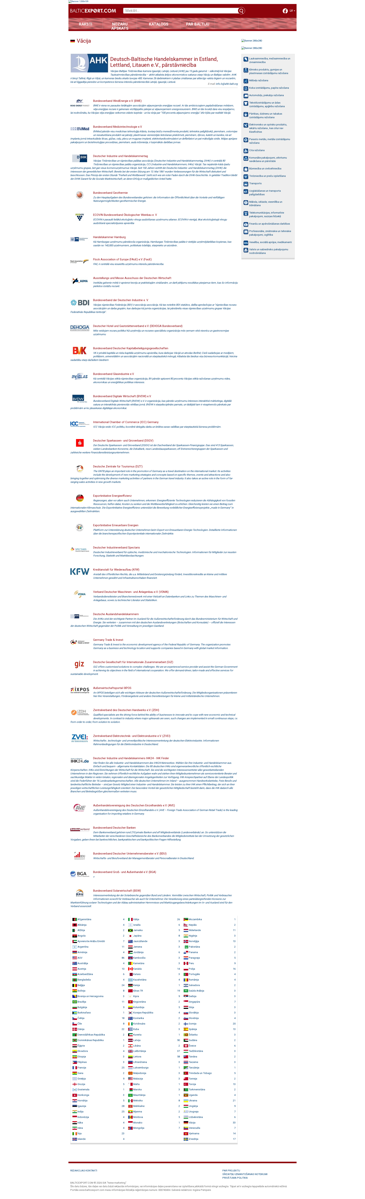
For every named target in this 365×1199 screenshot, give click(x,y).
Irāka (80, 1122)
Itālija (136, 919)
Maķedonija (139, 1073)
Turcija (192, 1084)
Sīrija (191, 1007)
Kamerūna (138, 963)
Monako (137, 1122)
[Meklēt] (241, 10)
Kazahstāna (139, 979)
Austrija (81, 968)
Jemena (137, 946)
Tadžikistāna (195, 1051)
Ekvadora (82, 1051)
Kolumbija (138, 1007)
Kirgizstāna (139, 1001)
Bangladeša (84, 979)
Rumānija (193, 979)
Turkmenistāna (196, 1089)
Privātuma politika (235, 1177)
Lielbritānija (139, 1051)
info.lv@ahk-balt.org (227, 83)
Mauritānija (139, 1095)
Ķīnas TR (138, 990)
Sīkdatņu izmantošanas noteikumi (244, 1174)
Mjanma (137, 1111)
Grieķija (81, 1078)
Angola (81, 935)
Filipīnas (82, 1062)
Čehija (80, 1018)
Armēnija (82, 952)
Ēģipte (81, 1045)
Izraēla (136, 924)
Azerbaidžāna (85, 974)
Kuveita (137, 1034)
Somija (192, 1023)
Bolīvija (81, 990)
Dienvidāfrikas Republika (91, 1034)
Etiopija (81, 1056)
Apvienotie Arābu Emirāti (91, 941)
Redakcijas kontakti (83, 1170)
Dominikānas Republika (90, 1040)
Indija (80, 1111)
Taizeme (193, 1062)
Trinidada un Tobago (200, 1073)
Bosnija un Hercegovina (90, 996)
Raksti (85, 24)
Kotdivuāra (139, 1023)
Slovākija (193, 1012)
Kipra (136, 996)
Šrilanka (193, 1034)
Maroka (137, 1089)
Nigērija (192, 935)
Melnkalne (138, 1106)
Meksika (138, 1100)
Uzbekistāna (195, 1117)
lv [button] (291, 10)
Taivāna (192, 1056)
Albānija (81, 924)
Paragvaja (194, 957)
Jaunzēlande (140, 941)
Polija (191, 968)
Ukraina (192, 1100)
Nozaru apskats (120, 25)
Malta (136, 1084)
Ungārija (193, 1106)
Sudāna (192, 1040)
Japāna (137, 935)
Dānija (80, 1029)
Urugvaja (193, 1111)
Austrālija (82, 963)
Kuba (136, 1029)
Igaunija (81, 1106)
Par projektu (231, 1170)
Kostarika (138, 1018)
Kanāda (137, 968)
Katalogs (158, 24)
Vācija (191, 1122)
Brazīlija (81, 1001)
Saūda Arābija (196, 990)
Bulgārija (82, 1007)
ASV (79, 957)
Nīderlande (194, 930)
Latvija (136, 1040)
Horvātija (82, 1100)
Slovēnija (193, 1018)
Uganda (193, 1095)
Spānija (192, 1029)
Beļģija (81, 985)
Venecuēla (194, 1127)
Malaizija (138, 1078)
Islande (81, 1139)
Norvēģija (193, 941)
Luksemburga (140, 1067)
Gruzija (81, 1084)
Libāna (137, 1045)
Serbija (192, 996)
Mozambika (195, 919)
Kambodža (139, 957)
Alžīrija (81, 930)
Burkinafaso (84, 1012)
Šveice (192, 1045)
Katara (136, 974)
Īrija (79, 1133)
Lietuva (137, 1056)
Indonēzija (83, 1117)
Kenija (136, 985)
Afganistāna (84, 919)
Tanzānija (193, 1067)
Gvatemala (83, 1089)
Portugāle (194, 974)
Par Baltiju (197, 24)
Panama (193, 952)
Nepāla (192, 924)
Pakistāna (194, 946)
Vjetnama (193, 1133)
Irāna (80, 1127)
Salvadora (194, 985)
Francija (81, 1067)
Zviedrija (193, 1139)
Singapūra (194, 1001)
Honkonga (83, 1095)
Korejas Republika (143, 1012)
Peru (191, 963)
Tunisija (192, 1078)
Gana (80, 1073)
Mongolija (138, 1127)
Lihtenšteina (140, 1062)
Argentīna (82, 946)
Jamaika (138, 930)
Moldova (138, 1117)
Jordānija (138, 952)
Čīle (79, 1023)
